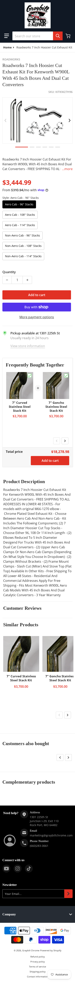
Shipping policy (38, 971)
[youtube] (6, 869)
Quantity (9, 272)
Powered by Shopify (50, 950)
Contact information (37, 976)
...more (67, 169)
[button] (6, 36)
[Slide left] (5, 120)
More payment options (36, 317)
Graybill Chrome (30, 950)
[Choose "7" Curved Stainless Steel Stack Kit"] (30, 376)
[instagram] (18, 869)
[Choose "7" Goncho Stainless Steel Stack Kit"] (66, 376)
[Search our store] (58, 36)
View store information (27, 346)
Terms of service (37, 966)
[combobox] (37, 36)
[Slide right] (69, 120)
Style (20, 198)
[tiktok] (29, 869)
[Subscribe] (68, 893)
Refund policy (37, 956)
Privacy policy (37, 961)
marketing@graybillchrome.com (51, 835)
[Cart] (68, 36)
